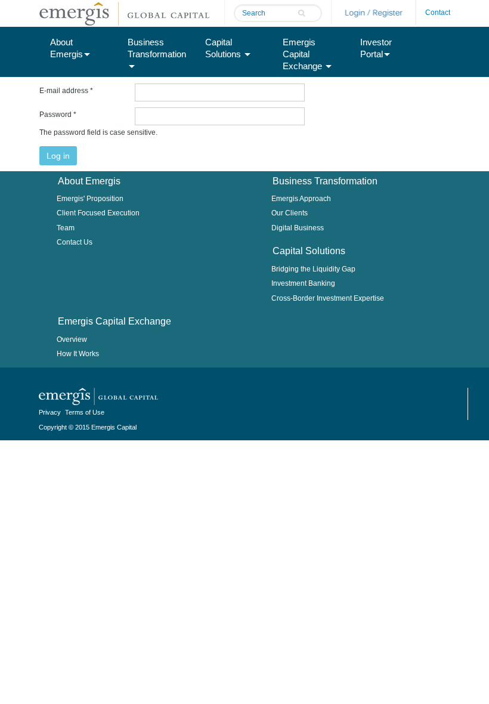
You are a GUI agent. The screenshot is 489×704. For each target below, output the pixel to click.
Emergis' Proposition (90, 198)
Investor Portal (376, 48)
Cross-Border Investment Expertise (327, 298)
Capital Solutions (224, 48)
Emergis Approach (301, 198)
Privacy (50, 412)
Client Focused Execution (98, 213)
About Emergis (66, 48)
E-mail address (66, 91)
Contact (437, 12)
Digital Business (297, 228)
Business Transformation (157, 48)
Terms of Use (84, 412)
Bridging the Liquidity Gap (313, 269)
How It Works (78, 354)
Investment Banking (303, 283)
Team (66, 228)
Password (57, 114)
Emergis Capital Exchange (303, 54)
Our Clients (289, 213)
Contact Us (74, 242)
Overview (72, 339)
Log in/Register (373, 12)
